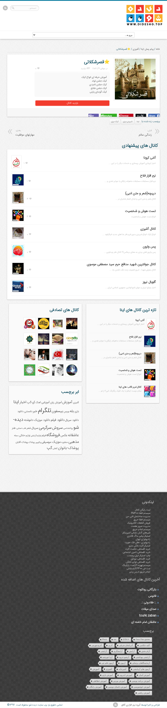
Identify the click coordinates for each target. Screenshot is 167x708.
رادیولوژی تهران (142, 539)
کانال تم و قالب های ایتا (130, 387)
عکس (63, 435)
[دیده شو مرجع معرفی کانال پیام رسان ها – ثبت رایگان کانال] (141, 25)
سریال (34, 428)
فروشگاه (53, 435)
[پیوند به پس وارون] (18, 257)
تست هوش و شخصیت (140, 211)
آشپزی (136, 49)
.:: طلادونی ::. (148, 602)
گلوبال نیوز (149, 282)
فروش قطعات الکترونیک (138, 523)
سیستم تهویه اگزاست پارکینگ (136, 565)
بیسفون (57, 411)
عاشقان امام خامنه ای (143, 622)
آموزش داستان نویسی (117, 687)
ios (115, 639)
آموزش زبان (56, 402)
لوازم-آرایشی (36, 435)
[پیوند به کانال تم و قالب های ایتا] (150, 397)
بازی (77, 411)
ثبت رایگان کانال (142, 510)
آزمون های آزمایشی (141, 669)
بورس (66, 411)
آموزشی (45, 402)
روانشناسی (68, 428)
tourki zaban (147, 615)
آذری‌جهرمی (96, 645)
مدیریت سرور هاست (140, 526)
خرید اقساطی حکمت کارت (137, 549)
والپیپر (38, 442)
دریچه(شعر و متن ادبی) (140, 193)
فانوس (152, 596)
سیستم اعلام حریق (141, 529)
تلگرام (44, 411)
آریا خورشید (107, 657)
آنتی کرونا (150, 158)
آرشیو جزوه (124, 657)
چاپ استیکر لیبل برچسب (138, 556)
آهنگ (38, 403)
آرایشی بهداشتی (143, 657)
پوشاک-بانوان (68, 448)
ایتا (138, 121)
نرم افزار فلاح (148, 176)
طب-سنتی (21, 428)
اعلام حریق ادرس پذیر (139, 572)
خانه (158, 49)
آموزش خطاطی (100, 681)
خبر (35, 411)
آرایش (132, 651)
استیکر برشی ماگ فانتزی (138, 536)
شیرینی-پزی (127, 121)
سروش (57, 428)
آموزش (67, 402)
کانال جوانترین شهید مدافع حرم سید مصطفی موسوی (121, 264)
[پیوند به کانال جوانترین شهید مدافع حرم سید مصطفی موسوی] (18, 274)
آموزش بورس (119, 681)
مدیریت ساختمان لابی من (138, 516)
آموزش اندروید (126, 675)
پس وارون (149, 246)
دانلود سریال (72, 420)
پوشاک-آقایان (21, 442)
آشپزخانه (122, 669)
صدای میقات (148, 609)
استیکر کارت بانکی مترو (139, 546)
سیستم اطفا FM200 (140, 513)
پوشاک (32, 442)
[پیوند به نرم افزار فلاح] (18, 186)
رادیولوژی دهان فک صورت (137, 542)
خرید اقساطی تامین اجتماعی (136, 552)
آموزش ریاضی (144, 693)
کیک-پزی (115, 121)
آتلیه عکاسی (145, 645)
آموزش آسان (144, 675)
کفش (55, 448)
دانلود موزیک (42, 420)
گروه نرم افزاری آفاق (131, 705)
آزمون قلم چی (107, 663)
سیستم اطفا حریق (142, 520)
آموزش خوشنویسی (142, 687)
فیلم (44, 435)
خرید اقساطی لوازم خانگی (138, 562)
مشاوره (64, 442)
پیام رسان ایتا (147, 49)
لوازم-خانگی (24, 435)
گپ (49, 448)
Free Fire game (143, 639)
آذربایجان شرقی (126, 645)
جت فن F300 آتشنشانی (138, 569)
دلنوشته (28, 420)
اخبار (23, 402)
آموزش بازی (107, 675)
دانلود (20, 411)
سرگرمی (45, 427)
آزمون (122, 663)
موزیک (56, 442)
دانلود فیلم (58, 420)
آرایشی (104, 651)
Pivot (104, 639)
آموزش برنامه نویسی (141, 681)
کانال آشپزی (148, 229)
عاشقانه (73, 435)
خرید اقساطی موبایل (140, 559)
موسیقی (46, 442)
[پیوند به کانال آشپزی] (18, 239)
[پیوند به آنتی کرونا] (16, 168)
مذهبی (73, 442)
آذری (110, 645)
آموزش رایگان (95, 687)
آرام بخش (145, 651)
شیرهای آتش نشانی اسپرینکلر (136, 533)
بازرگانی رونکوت (146, 589)
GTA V (126, 639)
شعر (29, 428)
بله (72, 411)
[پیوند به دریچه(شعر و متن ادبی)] (18, 203)
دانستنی (28, 411)
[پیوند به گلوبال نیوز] (18, 292)
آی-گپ (31, 402)
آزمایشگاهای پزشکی (141, 663)
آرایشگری (118, 651)
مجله (16, 435)
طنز (14, 428)
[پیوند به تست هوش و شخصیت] (18, 221)
